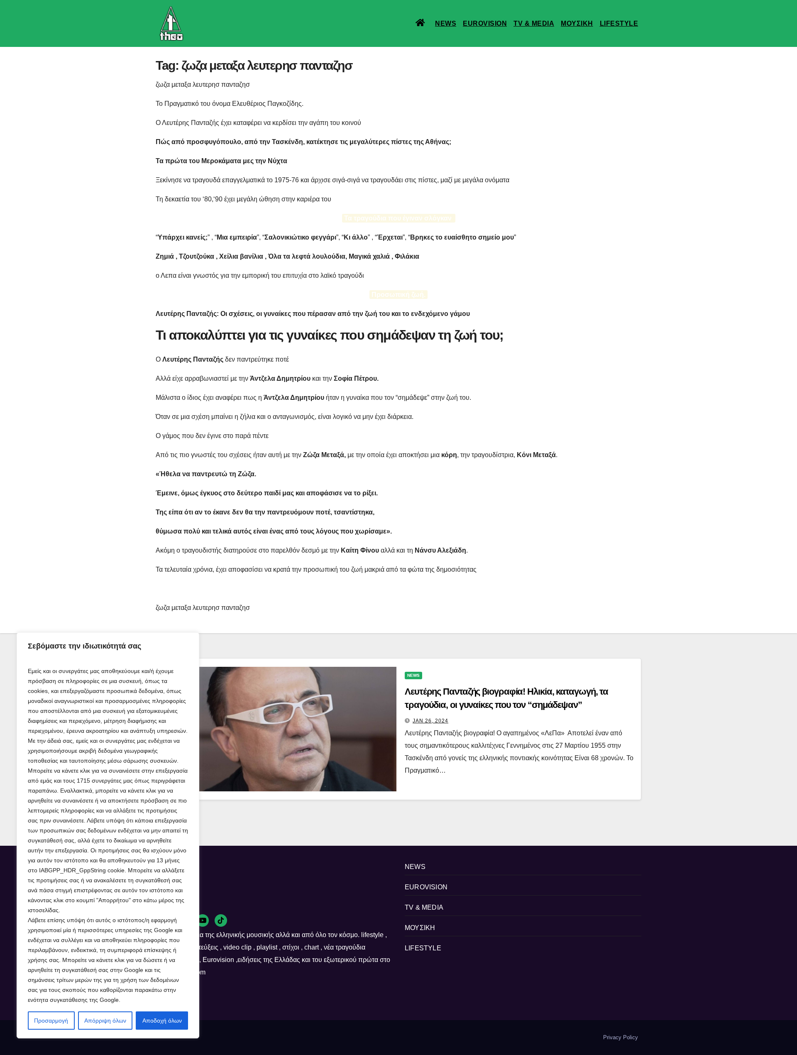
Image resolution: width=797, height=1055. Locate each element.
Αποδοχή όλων (162, 1020)
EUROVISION (485, 23)
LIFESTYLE (619, 23)
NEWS (445, 23)
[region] (108, 835)
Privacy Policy (620, 1037)
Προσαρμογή (51, 1020)
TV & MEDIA (533, 23)
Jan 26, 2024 (430, 721)
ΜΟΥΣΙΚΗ (577, 23)
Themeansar (298, 1037)
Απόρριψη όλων (105, 1020)
